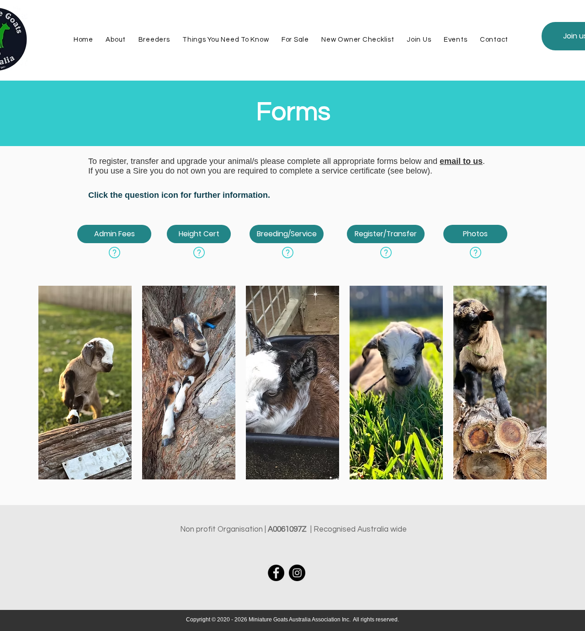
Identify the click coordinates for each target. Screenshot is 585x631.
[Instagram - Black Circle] (297, 573)
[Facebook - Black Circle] (276, 573)
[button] (225, 39)
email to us (461, 161)
